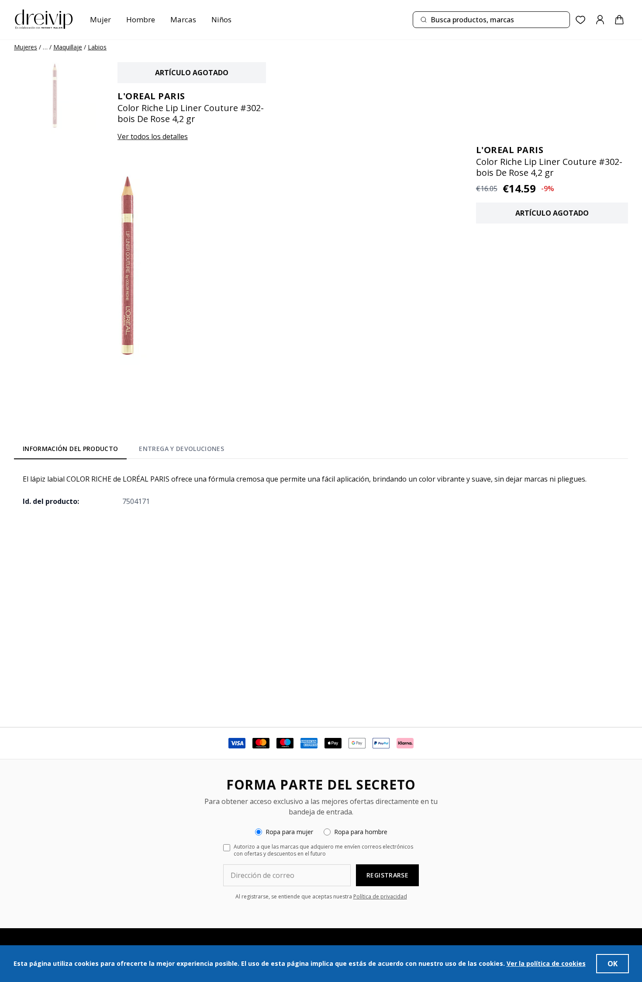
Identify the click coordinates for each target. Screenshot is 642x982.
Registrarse (387, 875)
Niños (221, 19)
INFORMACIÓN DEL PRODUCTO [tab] (70, 448)
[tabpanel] (321, 490)
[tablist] (123, 450)
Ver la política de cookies (546, 963)
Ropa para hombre (360, 832)
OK (612, 963)
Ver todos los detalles (152, 136)
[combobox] (491, 19)
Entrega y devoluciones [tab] (181, 448)
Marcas (183, 19)
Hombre (140, 19)
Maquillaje (67, 47)
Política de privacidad (380, 896)
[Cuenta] (600, 19)
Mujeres (25, 47)
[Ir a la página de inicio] (43, 19)
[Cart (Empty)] (619, 19)
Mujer (100, 19)
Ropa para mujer (289, 832)
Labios (97, 47)
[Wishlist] (581, 20)
